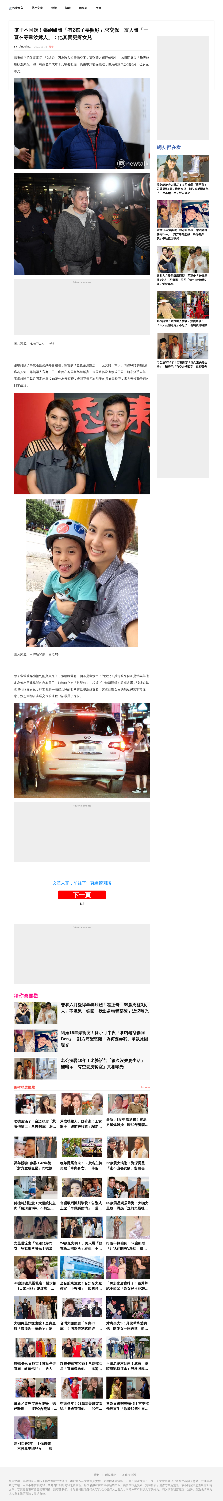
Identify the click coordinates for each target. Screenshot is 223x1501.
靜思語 (83, 7)
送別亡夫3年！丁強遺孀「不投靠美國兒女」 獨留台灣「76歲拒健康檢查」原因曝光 (35, 1446)
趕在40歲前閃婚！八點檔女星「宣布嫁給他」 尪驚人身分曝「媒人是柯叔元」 (81, 1366)
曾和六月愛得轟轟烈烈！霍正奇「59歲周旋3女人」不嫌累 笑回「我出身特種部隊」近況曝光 (105, 1007)
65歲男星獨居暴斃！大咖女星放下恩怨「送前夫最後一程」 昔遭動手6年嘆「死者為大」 (127, 1206)
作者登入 (17, 7)
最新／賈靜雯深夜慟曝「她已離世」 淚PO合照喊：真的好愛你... (35, 1406)
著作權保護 (129, 1474)
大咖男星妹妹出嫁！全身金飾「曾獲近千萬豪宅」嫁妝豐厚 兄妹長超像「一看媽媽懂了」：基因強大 (35, 1326)
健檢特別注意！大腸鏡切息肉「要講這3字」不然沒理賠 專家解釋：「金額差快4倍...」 (35, 1206)
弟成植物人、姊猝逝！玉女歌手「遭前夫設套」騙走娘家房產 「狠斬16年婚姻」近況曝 (81, 1124)
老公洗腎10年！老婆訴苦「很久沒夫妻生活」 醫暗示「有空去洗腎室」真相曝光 (105, 1063)
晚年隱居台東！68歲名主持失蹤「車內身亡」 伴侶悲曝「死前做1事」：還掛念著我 (81, 1166)
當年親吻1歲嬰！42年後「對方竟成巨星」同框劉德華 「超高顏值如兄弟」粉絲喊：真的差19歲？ (35, 1166)
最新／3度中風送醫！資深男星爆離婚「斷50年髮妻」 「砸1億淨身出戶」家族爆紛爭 (128, 1122)
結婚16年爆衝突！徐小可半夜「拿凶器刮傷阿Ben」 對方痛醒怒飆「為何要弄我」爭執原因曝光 (104, 1038)
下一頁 (82, 895)
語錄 (68, 7)
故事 (98, 7)
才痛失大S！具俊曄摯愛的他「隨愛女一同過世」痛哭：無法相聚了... (126, 1326)
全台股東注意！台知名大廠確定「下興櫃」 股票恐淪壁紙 (81, 1286)
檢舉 (51, 46)
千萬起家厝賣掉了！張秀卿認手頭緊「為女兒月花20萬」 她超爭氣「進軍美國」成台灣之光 (127, 1286)
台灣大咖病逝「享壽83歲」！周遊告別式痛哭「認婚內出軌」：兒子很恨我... (81, 1326)
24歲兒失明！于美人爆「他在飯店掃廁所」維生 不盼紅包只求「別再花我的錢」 (81, 1246)
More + (145, 1087)
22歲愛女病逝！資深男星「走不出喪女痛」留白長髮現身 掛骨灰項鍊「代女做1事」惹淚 (127, 1166)
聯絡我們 (110, 1474)
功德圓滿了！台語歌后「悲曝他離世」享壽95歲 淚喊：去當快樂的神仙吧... (35, 1124)
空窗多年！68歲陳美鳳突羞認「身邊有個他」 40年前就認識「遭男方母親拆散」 (81, 1406)
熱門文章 (37, 7)
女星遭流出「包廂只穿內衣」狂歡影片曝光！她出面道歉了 (35, 1246)
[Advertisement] (82, 310)
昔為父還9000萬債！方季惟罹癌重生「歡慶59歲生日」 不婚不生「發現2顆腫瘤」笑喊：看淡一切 (128, 1406)
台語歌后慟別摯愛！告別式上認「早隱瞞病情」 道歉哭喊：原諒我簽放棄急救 (81, 1206)
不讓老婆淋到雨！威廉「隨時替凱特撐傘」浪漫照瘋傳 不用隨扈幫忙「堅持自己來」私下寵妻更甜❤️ (128, 1366)
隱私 (96, 1474)
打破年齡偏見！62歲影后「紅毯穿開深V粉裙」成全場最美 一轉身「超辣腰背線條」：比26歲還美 (127, 1246)
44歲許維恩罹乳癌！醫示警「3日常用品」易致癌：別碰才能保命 (35, 1286)
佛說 (54, 7)
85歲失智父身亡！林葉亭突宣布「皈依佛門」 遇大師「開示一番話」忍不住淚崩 (35, 1366)
